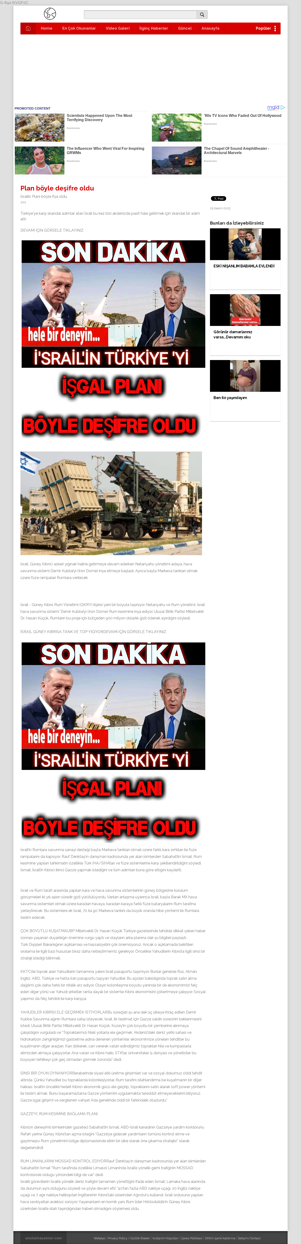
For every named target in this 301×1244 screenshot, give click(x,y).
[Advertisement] (127, 70)
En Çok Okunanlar (79, 28)
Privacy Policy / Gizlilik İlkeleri (129, 1238)
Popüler (263, 28)
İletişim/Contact (249, 1238)
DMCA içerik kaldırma (220, 1238)
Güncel (185, 28)
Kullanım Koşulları (165, 1238)
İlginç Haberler (153, 28)
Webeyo (99, 1238)
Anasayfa (210, 28)
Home (46, 28)
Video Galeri (118, 28)
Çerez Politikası (191, 1238)
